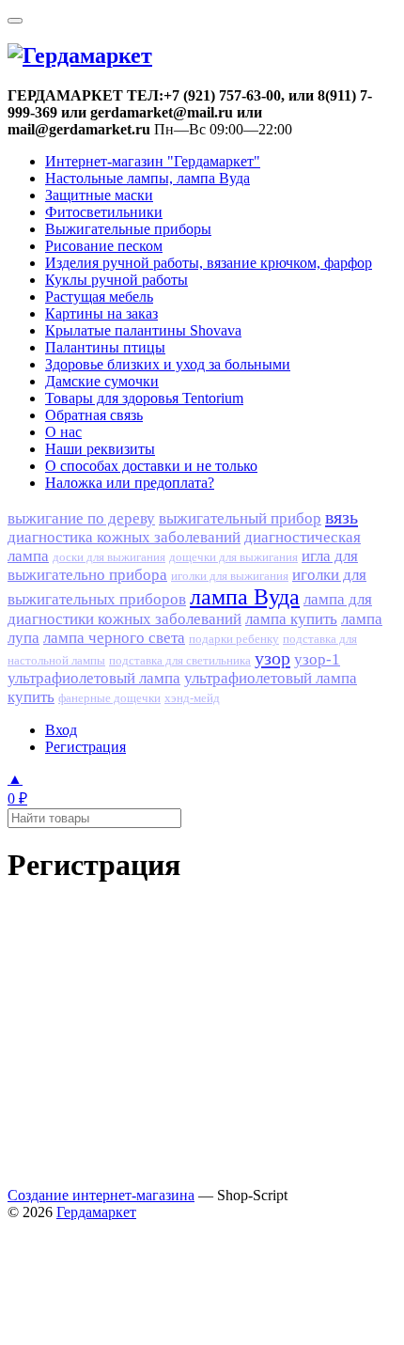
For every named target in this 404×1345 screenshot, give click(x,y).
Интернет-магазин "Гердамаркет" (152, 161)
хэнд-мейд (192, 698)
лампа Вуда (245, 597)
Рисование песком (104, 246)
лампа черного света (114, 638)
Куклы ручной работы (116, 280)
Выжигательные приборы (128, 229)
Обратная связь (94, 415)
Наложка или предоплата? (129, 483)
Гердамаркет (96, 1212)
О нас (63, 432)
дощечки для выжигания (233, 557)
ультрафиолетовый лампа (94, 678)
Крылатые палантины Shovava (143, 330)
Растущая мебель (99, 297)
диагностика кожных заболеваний (124, 537)
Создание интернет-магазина (101, 1195)
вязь (341, 517)
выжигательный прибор (240, 518)
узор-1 (317, 659)
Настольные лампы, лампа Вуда (147, 178)
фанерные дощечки (109, 698)
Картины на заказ (101, 313)
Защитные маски (99, 195)
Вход (61, 730)
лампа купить (291, 619)
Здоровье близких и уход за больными (167, 364)
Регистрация (85, 747)
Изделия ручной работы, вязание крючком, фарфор (208, 263)
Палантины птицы (105, 347)
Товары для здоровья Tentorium (144, 398)
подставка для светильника (180, 660)
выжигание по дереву (81, 518)
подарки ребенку (234, 639)
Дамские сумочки (102, 381)
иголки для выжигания (229, 576)
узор (272, 658)
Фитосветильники (104, 212)
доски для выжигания (109, 557)
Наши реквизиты (100, 449)
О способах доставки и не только (151, 466)
